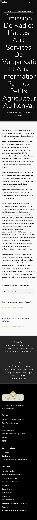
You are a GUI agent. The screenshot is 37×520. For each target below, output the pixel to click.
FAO (3, 427)
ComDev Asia (6, 456)
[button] (34, 2)
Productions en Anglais (10, 313)
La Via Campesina (8, 430)
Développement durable (10, 482)
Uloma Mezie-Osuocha (15, 112)
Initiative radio (7, 493)
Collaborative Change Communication (14, 460)
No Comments (18, 115)
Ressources (6, 507)
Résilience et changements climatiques (15, 503)
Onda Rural (5, 452)
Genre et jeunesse (8, 489)
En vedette (5, 485)
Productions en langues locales (12, 307)
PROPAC (5, 437)
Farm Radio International (10, 423)
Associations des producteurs (12, 475)
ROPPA (4, 441)
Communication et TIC (9, 478)
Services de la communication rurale (18, 11)
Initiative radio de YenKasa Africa (13, 326)
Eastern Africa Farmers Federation (13, 419)
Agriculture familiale (8, 471)
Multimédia (6, 496)
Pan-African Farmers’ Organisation (13, 434)
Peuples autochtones (9, 500)
